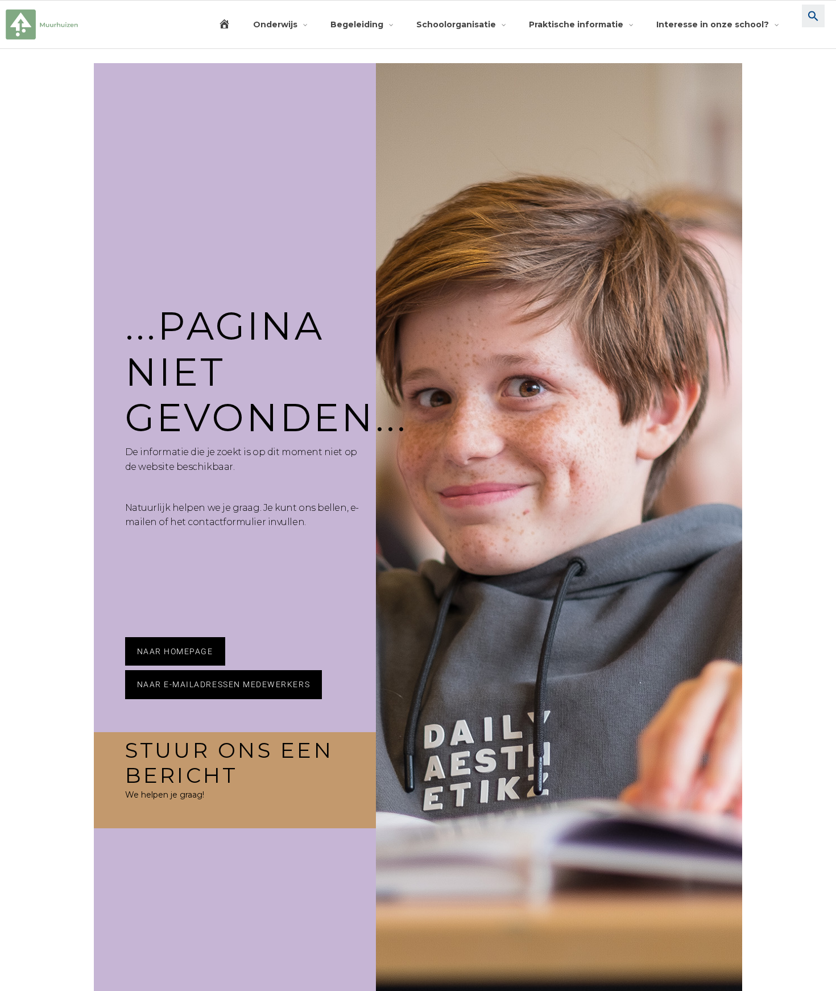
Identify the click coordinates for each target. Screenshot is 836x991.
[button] (813, 24)
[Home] (224, 24)
